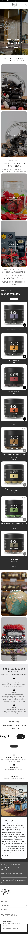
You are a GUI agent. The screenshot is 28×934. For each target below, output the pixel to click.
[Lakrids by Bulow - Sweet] (14, 314)
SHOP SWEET (14, 88)
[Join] (23, 928)
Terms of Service (21, 880)
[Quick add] (24, 450)
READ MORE (5, 855)
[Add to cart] (24, 325)
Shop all (14, 746)
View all (14, 566)
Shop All (14, 51)
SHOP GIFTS (14, 244)
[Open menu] (3, 5)
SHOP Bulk (14, 641)
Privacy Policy (10, 880)
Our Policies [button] (5, 905)
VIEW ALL (14, 298)
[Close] (25, 920)
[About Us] (14, 800)
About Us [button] (4, 909)
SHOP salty (14, 135)
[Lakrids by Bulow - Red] (14, 377)
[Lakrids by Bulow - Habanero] (14, 408)
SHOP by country (14, 598)
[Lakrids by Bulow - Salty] (14, 346)
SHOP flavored (14, 197)
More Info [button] (4, 901)
